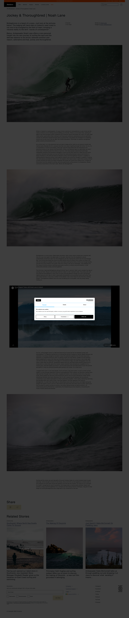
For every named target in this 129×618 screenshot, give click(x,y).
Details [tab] (64, 304)
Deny (45, 316)
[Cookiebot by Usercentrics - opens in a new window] (87, 300)
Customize (64, 316)
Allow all (83, 316)
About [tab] (84, 304)
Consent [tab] (44, 305)
